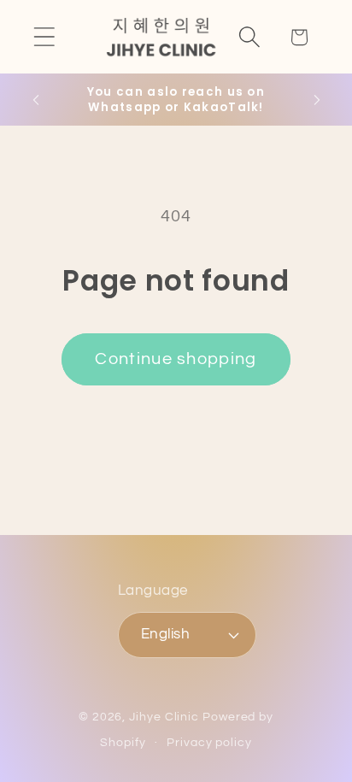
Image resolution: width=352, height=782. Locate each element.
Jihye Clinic (164, 716)
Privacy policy (209, 742)
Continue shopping (175, 358)
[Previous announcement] (36, 100)
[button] (44, 37)
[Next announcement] (317, 100)
